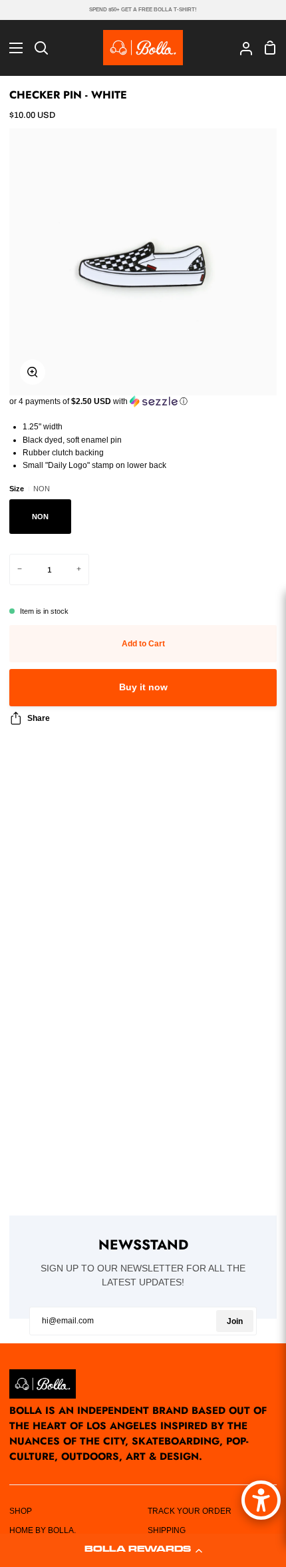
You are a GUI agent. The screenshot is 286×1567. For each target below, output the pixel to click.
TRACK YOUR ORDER (189, 1511)
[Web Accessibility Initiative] (261, 1500)
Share (38, 718)
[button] (143, 1550)
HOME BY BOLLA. (42, 1530)
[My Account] (241, 47)
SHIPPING (167, 1530)
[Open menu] (12, 48)
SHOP (20, 1511)
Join (235, 1321)
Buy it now (143, 687)
